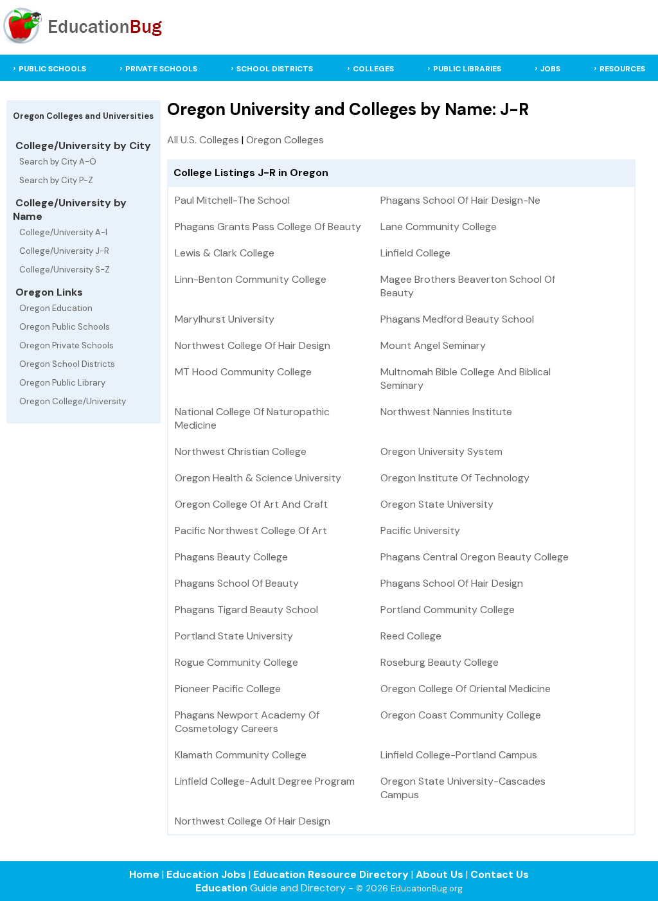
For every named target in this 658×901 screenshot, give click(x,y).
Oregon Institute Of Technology (454, 478)
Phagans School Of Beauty (237, 583)
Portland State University (234, 636)
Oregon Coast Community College (460, 715)
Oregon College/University (72, 401)
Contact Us (499, 874)
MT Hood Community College (243, 372)
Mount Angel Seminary (433, 345)
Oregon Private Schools (66, 345)
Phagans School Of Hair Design (451, 583)
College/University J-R (64, 250)
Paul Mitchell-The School (232, 200)
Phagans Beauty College (231, 557)
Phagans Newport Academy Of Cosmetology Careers (247, 721)
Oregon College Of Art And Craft (251, 504)
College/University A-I (63, 232)
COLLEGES (373, 69)
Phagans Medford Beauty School (457, 319)
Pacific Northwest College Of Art (251, 530)
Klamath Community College (241, 755)
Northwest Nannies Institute (446, 411)
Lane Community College (438, 226)
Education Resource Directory (331, 874)
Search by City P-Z (56, 180)
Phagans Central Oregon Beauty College (474, 557)
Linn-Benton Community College (250, 279)
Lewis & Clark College (224, 253)
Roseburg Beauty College (439, 662)
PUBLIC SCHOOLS (52, 69)
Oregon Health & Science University (258, 478)
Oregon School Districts (67, 364)
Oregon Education (56, 308)
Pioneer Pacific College (228, 688)
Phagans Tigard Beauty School (246, 609)
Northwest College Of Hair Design (252, 345)
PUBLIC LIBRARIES (467, 69)
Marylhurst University (224, 319)
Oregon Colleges (285, 140)
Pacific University (420, 530)
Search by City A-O (57, 161)
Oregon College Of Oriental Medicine (465, 688)
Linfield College (415, 253)
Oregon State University (437, 504)
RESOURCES (622, 69)
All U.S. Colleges (203, 140)
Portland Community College (447, 609)
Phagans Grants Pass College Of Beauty (268, 226)
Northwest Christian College (241, 451)
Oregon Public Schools (64, 326)
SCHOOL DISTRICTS (274, 69)
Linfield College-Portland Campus (458, 755)
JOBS (550, 69)
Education (221, 888)
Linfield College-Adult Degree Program (265, 781)
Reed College (410, 636)
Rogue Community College (236, 662)
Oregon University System (441, 451)
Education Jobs (206, 874)
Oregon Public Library (62, 382)
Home (144, 874)
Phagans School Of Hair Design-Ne (460, 200)
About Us (439, 874)
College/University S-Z (64, 269)
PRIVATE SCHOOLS (161, 69)
